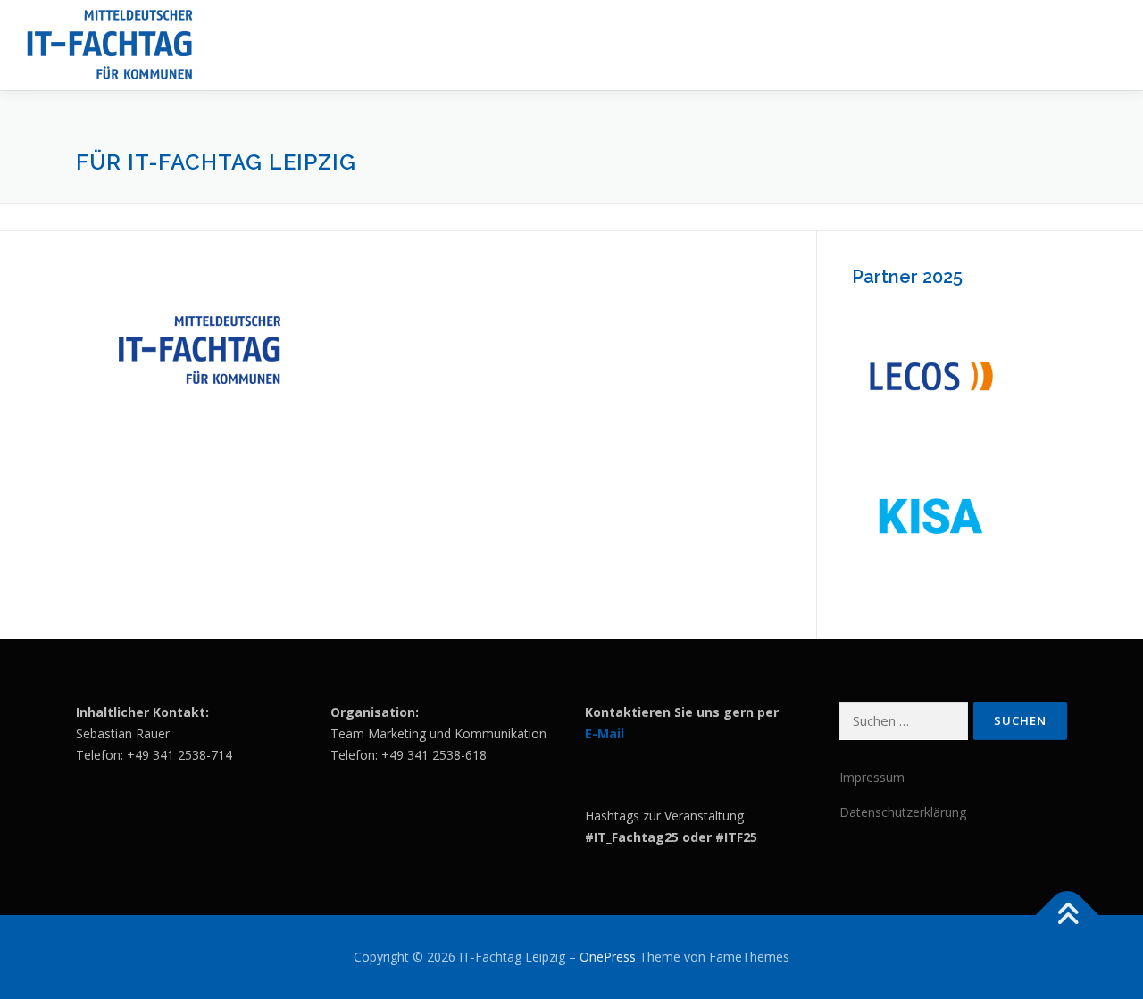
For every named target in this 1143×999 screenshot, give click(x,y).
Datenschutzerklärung (902, 811)
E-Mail (604, 733)
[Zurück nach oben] (1067, 915)
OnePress (608, 956)
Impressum (872, 777)
